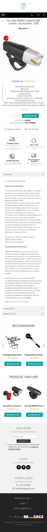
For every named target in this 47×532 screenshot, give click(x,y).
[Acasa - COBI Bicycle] (23, 6)
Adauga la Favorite (13, 129)
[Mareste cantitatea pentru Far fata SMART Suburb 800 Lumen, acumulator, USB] (18, 116)
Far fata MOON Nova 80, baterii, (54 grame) (35, 406)
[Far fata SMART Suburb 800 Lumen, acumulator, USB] (23, 55)
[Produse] (3, 15)
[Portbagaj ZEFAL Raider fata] (12, 342)
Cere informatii (33, 129)
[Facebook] (19, 467)
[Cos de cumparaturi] (38, 14)
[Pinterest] (23, 467)
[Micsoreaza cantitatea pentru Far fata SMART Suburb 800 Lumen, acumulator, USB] (11, 116)
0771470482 (25, 485)
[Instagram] (28, 467)
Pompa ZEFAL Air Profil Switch (35, 355)
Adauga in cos (30, 116)
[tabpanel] (23, 55)
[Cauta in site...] (44, 14)
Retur (29, 298)
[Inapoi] (2, 21)
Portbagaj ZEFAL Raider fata (13, 355)
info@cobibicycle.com (25, 488)
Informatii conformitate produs (16, 302)
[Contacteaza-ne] (32, 14)
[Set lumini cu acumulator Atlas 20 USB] (12, 393)
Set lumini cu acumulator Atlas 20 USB (13, 406)
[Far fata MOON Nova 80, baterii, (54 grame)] (34, 393)
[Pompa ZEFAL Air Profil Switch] (34, 342)
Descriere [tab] (8, 174)
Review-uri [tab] (10, 313)
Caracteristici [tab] (9, 308)
